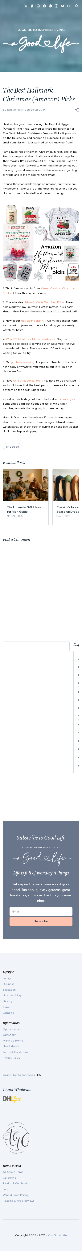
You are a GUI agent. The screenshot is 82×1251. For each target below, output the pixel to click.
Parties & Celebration (16, 1183)
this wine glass (66, 399)
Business (8, 984)
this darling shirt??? (33, 320)
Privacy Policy (11, 1058)
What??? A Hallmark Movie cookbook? (30, 339)
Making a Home (13, 1040)
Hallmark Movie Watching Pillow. (44, 302)
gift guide (12, 446)
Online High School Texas (19, 1075)
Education (9, 989)
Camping (8, 1012)
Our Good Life (57, 1235)
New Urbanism (12, 1046)
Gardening (9, 1177)
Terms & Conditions (15, 1052)
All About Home (13, 1172)
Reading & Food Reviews (19, 1200)
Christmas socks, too (27, 380)
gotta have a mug (22, 362)
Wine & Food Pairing (16, 1195)
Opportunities (12, 1029)
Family (7, 978)
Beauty (7, 1001)
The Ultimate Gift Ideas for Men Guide (24, 509)
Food (6, 1189)
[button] (77, 110)
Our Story (9, 1035)
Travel (6, 1007)
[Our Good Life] (41, 40)
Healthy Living (12, 995)
